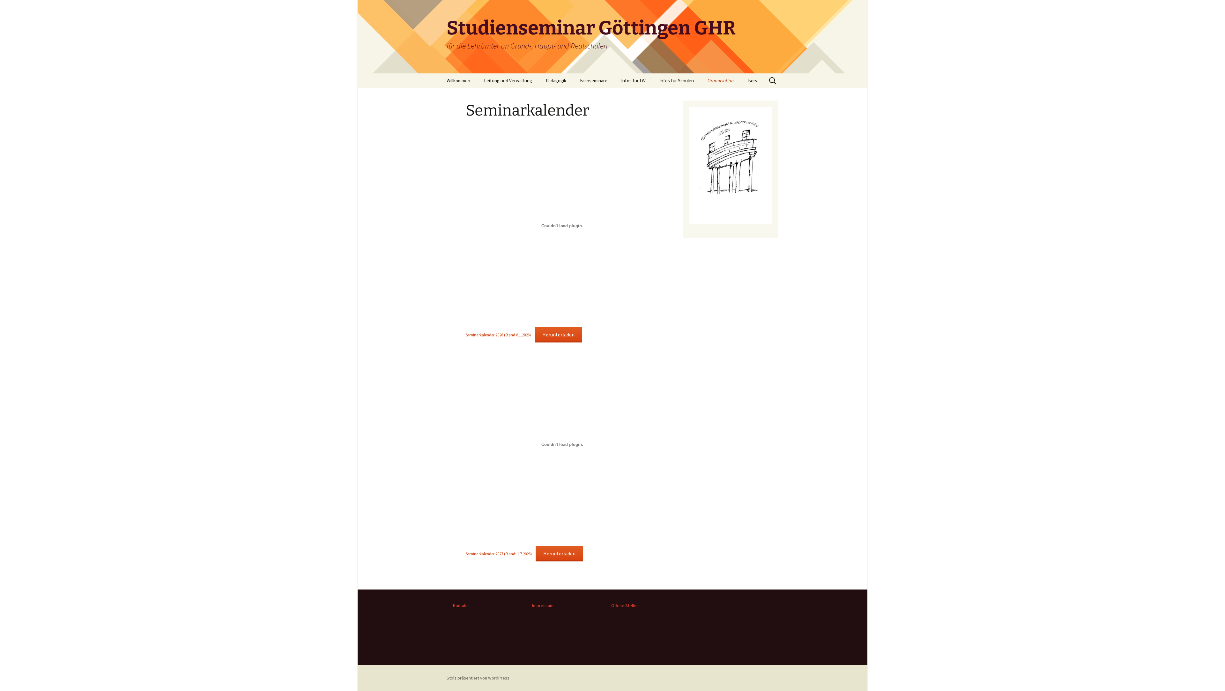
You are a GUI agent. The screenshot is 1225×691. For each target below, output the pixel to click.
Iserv (752, 81)
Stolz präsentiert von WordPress (478, 678)
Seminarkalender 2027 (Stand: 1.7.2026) (499, 553)
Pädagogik (556, 81)
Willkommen (458, 81)
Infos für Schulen (676, 81)
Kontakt (460, 605)
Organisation (721, 81)
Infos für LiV (633, 81)
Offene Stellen (625, 605)
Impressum (542, 605)
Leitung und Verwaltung (508, 81)
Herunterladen (558, 334)
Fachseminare (593, 81)
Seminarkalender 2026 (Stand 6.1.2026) (498, 334)
